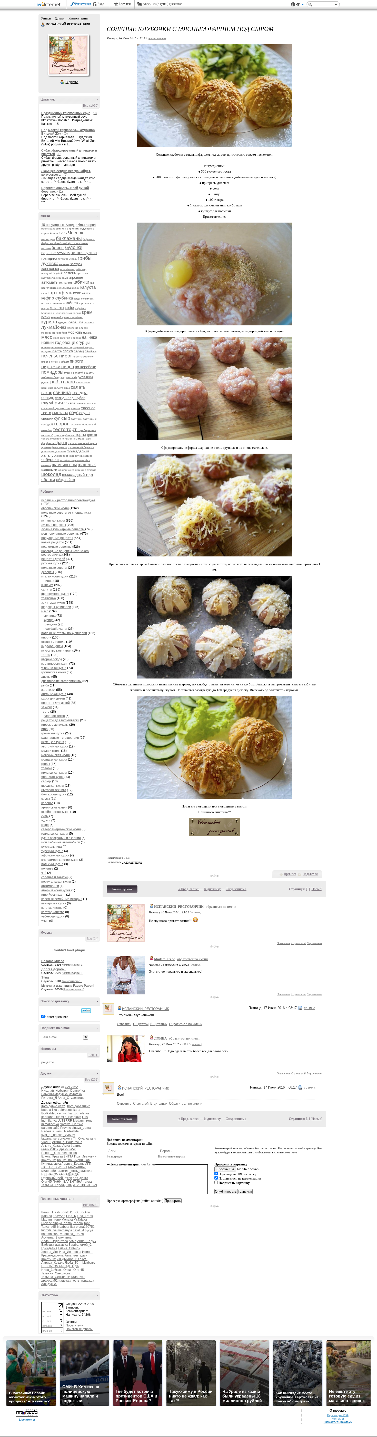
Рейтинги (125, 4)
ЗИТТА (68, 1156)
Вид (300, 5)
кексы (86, 293)
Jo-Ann (85, 1212)
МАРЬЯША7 (77, 1167)
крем (87, 312)
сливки (69, 403)
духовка (49, 263)
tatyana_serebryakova (56, 1138)
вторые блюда (51, 659)
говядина (49, 258)
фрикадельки (78, 451)
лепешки (75, 322)
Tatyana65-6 (50, 1227)
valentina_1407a (72, 1234)
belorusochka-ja (69, 1110)
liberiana (47, 1117)
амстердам (48, 239)
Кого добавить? (78, 1106)
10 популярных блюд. (58, 225)
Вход (100, 4)
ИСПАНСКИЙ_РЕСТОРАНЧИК (178, 907)
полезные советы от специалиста (66, 512)
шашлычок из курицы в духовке (77, 469)
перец (79, 351)
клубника (64, 298)
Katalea (46, 1216)
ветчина (63, 253)
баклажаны (69, 238)
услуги (46, 820)
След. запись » (236, 889)
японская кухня (52, 777)
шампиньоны (64, 465)
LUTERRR (64, 1120)
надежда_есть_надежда (74, 1171)
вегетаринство (52, 908)
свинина (62, 392)
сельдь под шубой (70, 398)
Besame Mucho (52, 961)
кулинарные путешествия (60, 738)
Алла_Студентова (71, 1098)
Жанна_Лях (49, 1252)
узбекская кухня (52, 916)
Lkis (85, 1117)
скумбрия (52, 402)
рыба (56, 381)
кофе (69, 307)
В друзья (72, 82)
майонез (57, 327)
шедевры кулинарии (56, 607)
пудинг (68, 372)
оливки (45, 347)
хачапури (49, 455)
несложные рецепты (56, 546)
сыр (65, 418)
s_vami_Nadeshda (65, 1131)
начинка (89, 337)
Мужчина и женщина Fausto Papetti (67, 985)
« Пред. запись (188, 889)
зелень (70, 273)
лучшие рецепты (53, 525)
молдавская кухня (54, 759)
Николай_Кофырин (55, 1090)
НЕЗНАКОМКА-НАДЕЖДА (60, 1174)
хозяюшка (48, 598)
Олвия (68, 1270)
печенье (49, 355)
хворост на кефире (81, 455)
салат (69, 381)
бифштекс (89, 239)
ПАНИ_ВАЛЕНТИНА (67, 1181)
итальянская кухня (54, 576)
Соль (63, 233)
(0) (95, 113)
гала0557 (78, 1277)
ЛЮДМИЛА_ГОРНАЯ (72, 1259)
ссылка (195, 912)
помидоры (52, 372)
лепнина (89, 322)
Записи (46, 18)
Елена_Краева (52, 1156)
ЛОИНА (160, 1038)
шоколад (51, 474)
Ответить (283, 943)
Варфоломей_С (80, 1244)
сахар (46, 393)
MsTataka (75, 1094)
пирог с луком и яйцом (55, 361)
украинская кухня (53, 668)
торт (71, 429)
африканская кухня (55, 855)
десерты (47, 572)
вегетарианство (52, 912)
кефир (47, 298)
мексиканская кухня (55, 755)
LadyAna (59, 1216)
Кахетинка (48, 1160)
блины (58, 247)
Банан (54, 233)
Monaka (67, 1219)
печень (90, 351)
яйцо (70, 479)
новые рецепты (52, 542)
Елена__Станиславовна (59, 1153)
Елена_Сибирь (69, 1248)
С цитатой (298, 943)
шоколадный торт (77, 474)
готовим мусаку (67, 258)
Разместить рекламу (338, 1421)
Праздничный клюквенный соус (65, 113)
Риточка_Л (49, 1098)
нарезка (76, 337)
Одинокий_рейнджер (56, 1178)
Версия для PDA (338, 1415)
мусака (87, 332)
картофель (59, 292)
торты (80, 434)
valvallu (90, 1138)
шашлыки (49, 469)
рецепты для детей (55, 703)
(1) (61, 191)
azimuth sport (86, 225)
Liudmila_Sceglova (67, 1117)
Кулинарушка (51, 1163)
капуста (88, 287)
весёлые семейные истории (61, 899)
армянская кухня (53, 807)
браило (76, 1145)
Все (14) (92, 939)
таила (87, 1181)
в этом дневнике (56, 1017)
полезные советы (54, 568)
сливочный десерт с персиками (60, 408)
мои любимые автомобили (60, 842)
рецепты (47, 1062)
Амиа (66, 1145)
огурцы (83, 342)
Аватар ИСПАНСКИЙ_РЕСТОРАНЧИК (68, 55)
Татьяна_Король (53, 1185)
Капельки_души (75, 1255)
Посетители (74, 1325)
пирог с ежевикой (83, 356)
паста (57, 351)
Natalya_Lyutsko (71, 1124)
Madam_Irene (83, 1120)
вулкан (90, 253)
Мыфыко (88, 1262)
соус (73, 412)
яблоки (48, 479)
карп (44, 293)
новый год (51, 342)
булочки (73, 247)
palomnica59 (50, 1128)
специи (47, 418)
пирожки (51, 366)
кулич (45, 317)
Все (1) (93, 1055)
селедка (79, 392)
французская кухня (55, 594)
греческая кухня (52, 733)
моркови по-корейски (54, 332)
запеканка (50, 268)
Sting (45, 977)
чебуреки (50, 459)
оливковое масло (61, 347)
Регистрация (83, 4)
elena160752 (85, 1227)
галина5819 (49, 1149)
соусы (84, 413)
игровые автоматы (54, 724)
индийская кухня (53, 894)
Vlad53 (46, 1142)
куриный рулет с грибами (67, 317)
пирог (65, 355)
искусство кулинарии (56, 650)
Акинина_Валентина (67, 1142)
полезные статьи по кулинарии (64, 633)
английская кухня (53, 694)
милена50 (48, 1171)
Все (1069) (90, 105)
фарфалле (48, 443)
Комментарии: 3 (72, 964)
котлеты (56, 307)
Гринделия (49, 1248)
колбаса (70, 303)
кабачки (81, 282)
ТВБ (69, 1185)
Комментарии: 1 (72, 972)
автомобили (50, 886)
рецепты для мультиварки (60, 720)
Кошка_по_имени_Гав (73, 1160)
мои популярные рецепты (60, 533)
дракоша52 (67, 1149)
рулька (45, 382)
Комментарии (78, 18)
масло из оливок (77, 327)
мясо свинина (61, 337)
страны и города (53, 642)
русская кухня (51, 563)
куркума (62, 322)
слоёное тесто (54, 716)
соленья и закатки (54, 877)
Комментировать (122, 889)
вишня (77, 252)
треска (92, 435)
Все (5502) (90, 1205)
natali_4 (78, 1230)
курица (49, 321)
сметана (60, 412)
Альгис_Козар (51, 1145)
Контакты (338, 1418)
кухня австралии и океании (61, 838)
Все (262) (91, 1079)
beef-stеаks (48, 228)
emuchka (65, 1113)
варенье (48, 253)
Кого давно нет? (53, 1106)
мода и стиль (50, 751)
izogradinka (81, 1113)
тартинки (76, 418)
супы (44, 816)
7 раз (127, 857)
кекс (77, 293)
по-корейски (85, 367)
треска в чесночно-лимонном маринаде (66, 438)
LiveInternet (48, 4)
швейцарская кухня (55, 812)
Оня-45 (46, 1181)
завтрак (76, 264)
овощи (68, 342)
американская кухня (56, 890)
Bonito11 (67, 1212)
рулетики (85, 377)
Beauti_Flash (50, 1212)
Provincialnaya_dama (75, 1128)
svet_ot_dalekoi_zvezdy (58, 1135)
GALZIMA (71, 1087)
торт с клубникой (64, 435)
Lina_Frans (85, 1216)
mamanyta (64, 1230)
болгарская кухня (53, 794)
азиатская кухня (53, 602)
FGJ (76, 1212)
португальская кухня (56, 881)
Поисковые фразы (79, 1329)
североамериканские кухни (61, 829)
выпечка (47, 585)
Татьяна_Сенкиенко (56, 1277)
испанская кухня (53, 520)
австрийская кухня (54, 746)
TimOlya (79, 1138)
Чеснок (75, 232)
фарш (61, 442)
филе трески (59, 447)
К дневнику (212, 889)
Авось (147, 4)
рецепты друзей (53, 559)
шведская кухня (52, 785)
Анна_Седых (86, 1241)
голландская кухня (54, 833)
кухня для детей (53, 698)
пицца (67, 366)
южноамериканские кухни (59, 860)
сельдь (47, 397)
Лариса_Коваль (73, 1163)
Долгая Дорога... (53, 969)
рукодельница (51, 847)
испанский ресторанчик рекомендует (68, 500)
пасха (68, 351)
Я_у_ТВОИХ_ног (85, 1185)
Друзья (60, 18)
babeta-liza (49, 1110)
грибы (85, 258)
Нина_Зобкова (52, 1270)
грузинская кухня (53, 672)
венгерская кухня (53, 903)
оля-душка (80, 1178)
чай (43, 873)
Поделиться (310, 874)
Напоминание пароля (171, 1156)
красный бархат (71, 313)
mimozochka (50, 1124)
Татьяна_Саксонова (56, 1273)
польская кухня (52, 864)
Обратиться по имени (185, 1024)
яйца (61, 479)
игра (44, 729)
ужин (44, 921)
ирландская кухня (54, 772)
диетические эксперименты (61, 681)
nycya (89, 1230)
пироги (76, 361)
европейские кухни (55, 508)
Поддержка (293, 4)
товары (46, 768)
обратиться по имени (221, 907)
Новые (316, 889)
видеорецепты (52, 646)
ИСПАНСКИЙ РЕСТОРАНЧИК (43, 25)
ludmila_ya (49, 1120)
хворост (63, 455)
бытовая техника (53, 790)
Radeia (46, 1131)
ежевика (64, 264)
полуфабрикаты (55, 629)
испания (65, 282)
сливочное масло (86, 403)
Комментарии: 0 (72, 981)
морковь (75, 332)
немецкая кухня (52, 742)
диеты (46, 676)
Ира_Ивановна (85, 1156)
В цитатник (314, 943)
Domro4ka (77, 1090)
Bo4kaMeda (49, 1113)
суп (57, 418)
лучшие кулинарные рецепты (63, 529)
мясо (47, 337)
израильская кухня (54, 663)
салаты (78, 387)
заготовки (48, 690)
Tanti (87, 1223)
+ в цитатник (157, 38)
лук (44, 327)
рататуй (78, 372)
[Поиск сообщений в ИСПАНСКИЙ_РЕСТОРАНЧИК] (86, 1010)
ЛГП (88, 1163)
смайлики (148, 1164)
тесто (59, 429)
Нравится (290, 874)
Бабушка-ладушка (54, 1094)
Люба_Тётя (73, 1262)
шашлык (87, 464)
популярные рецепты (57, 538)
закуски (46, 707)
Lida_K (71, 1216)
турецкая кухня (52, 851)
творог (61, 423)
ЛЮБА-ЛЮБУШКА (54, 1167)
